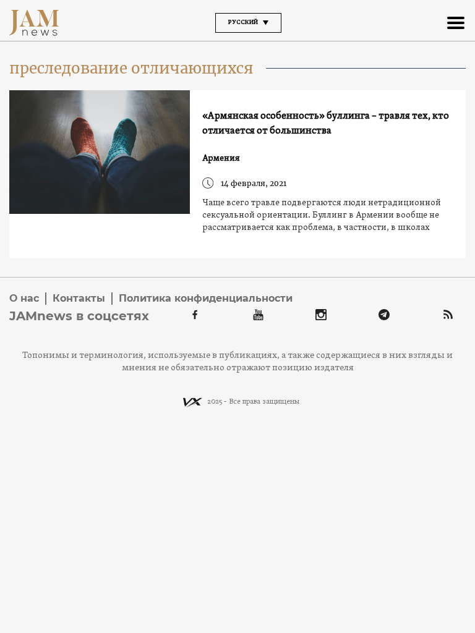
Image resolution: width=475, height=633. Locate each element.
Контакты (79, 298)
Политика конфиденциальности (206, 298)
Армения (221, 158)
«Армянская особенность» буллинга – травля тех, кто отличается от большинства (325, 123)
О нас (24, 298)
